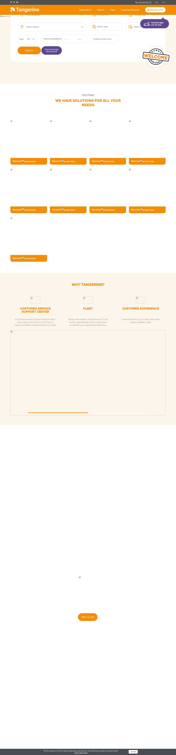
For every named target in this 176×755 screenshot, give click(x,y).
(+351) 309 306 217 (144, 2)
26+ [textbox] (30, 39)
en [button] (163, 2)
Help (156, 2)
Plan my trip (88, 617)
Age (21, 39)
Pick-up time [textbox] (144, 15)
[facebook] (11, 2)
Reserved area (156, 10)
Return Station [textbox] (54, 27)
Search (29, 50)
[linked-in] (17, 2)
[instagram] (14, 2)
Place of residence (52, 39)
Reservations (85, 10)
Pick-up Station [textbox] (54, 15)
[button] (58, 412)
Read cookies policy (81, 753)
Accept (133, 752)
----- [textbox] (71, 39)
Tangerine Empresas (130, 10)
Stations (100, 10)
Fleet (112, 10)
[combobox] (55, 15)
